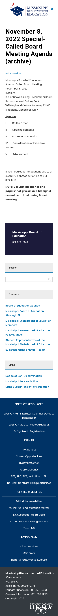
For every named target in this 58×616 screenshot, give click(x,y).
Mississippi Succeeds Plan (21, 381)
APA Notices (29, 449)
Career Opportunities (29, 456)
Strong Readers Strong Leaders (29, 521)
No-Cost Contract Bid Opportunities (29, 483)
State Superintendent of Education (27, 387)
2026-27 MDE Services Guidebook (29, 424)
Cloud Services (29, 546)
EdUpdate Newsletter (29, 501)
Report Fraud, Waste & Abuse (29, 560)
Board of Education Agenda (22, 305)
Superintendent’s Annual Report (25, 350)
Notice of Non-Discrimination (23, 376)
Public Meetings (29, 469)
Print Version (13, 73)
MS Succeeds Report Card (29, 515)
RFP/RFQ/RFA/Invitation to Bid (29, 476)
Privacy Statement (29, 463)
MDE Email (29, 553)
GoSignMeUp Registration (29, 431)
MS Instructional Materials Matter (29, 508)
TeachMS (29, 528)
